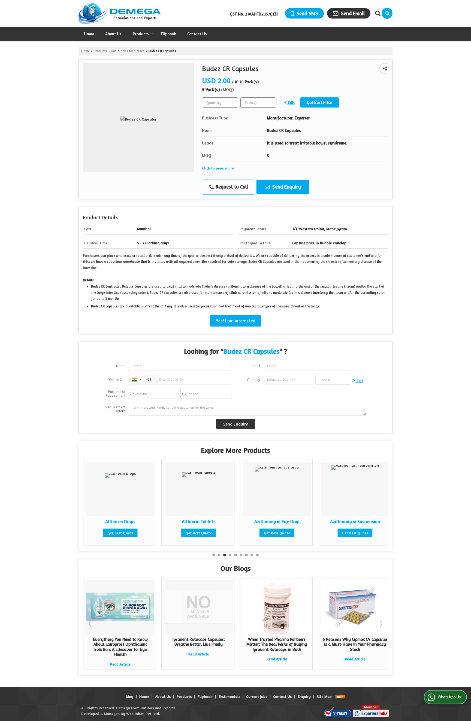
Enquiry (304, 696)
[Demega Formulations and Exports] (119, 13)
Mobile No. (116, 379)
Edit (291, 102)
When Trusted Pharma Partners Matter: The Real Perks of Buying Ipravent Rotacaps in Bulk (229, 644)
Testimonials (229, 696)
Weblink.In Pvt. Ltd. (143, 713)
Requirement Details (115, 409)
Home (89, 33)
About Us (113, 33)
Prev (90, 623)
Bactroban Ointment (373, 521)
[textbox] (258, 102)
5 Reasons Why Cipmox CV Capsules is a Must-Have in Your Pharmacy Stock (307, 644)
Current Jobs (256, 696)
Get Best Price (319, 102)
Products (141, 33)
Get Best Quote (138, 533)
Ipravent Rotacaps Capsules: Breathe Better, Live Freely (151, 642)
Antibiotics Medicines (127, 51)
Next (380, 623)
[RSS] (340, 696)
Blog (129, 696)
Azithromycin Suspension (295, 521)
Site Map (324, 696)
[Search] (387, 13)
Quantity (253, 379)
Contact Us (197, 33)
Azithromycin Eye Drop (216, 521)
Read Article (151, 654)
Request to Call (231, 187)
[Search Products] (377, 13)
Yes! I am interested (235, 320)
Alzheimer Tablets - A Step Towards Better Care (386, 642)
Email (256, 365)
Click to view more (218, 168)
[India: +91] (135, 379)
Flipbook (168, 33)
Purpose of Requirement (115, 394)
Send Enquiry (286, 187)
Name (120, 365)
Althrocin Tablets (138, 521)
